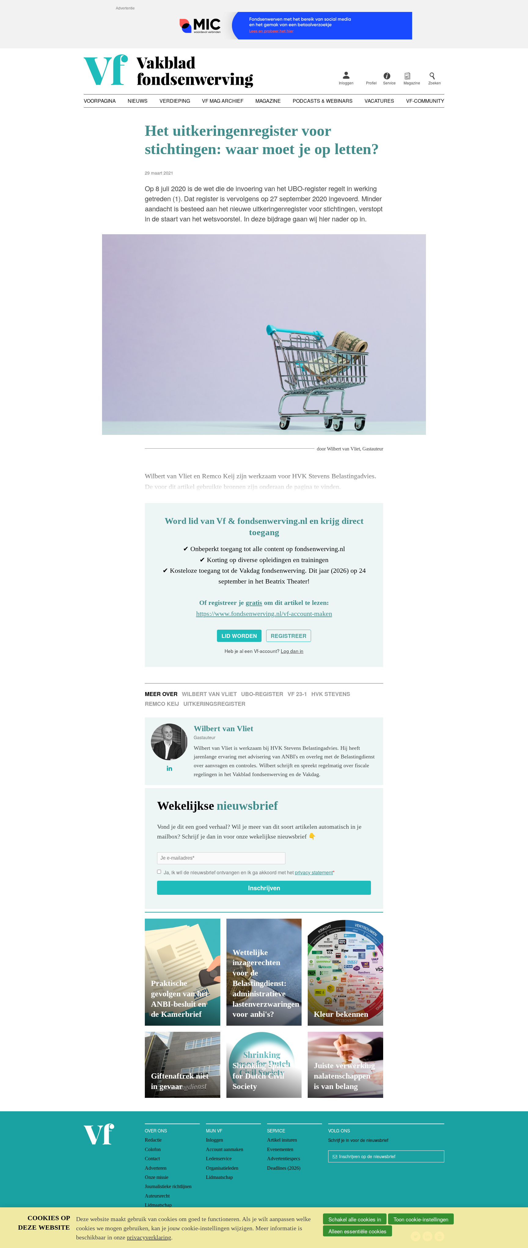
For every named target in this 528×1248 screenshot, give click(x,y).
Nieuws (138, 100)
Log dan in (292, 650)
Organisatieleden (222, 1168)
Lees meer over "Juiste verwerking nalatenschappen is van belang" (345, 1065)
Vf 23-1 (297, 694)
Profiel (371, 82)
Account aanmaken (224, 1149)
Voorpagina (100, 100)
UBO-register (262, 694)
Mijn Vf (214, 1131)
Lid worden (239, 635)
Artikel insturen (282, 1139)
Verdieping (175, 100)
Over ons (156, 1131)
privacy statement (314, 872)
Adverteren (156, 1168)
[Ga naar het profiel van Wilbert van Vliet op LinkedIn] (169, 768)
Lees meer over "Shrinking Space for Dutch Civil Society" (264, 1065)
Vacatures (379, 100)
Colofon (153, 1149)
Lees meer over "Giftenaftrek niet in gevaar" (182, 1065)
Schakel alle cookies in (354, 1219)
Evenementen (280, 1149)
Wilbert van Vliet (343, 448)
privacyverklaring (149, 1237)
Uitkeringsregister (214, 704)
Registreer (288, 635)
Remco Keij (162, 704)
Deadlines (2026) (283, 1168)
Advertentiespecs (283, 1158)
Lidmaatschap (158, 1205)
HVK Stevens (330, 694)
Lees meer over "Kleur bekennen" (345, 972)
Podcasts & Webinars (323, 100)
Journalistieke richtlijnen (168, 1186)
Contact (152, 1158)
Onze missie (156, 1177)
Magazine (268, 100)
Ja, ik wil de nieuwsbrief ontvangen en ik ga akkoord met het (249, 872)
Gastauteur (372, 448)
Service (276, 1131)
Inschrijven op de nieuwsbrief (367, 1156)
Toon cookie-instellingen (421, 1219)
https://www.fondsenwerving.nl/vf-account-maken (264, 613)
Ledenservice (219, 1158)
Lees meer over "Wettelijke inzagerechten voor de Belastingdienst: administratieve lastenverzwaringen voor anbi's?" (264, 972)
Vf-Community (425, 100)
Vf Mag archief (223, 100)
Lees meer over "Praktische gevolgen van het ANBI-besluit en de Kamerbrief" (182, 972)
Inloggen (346, 82)
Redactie (153, 1139)
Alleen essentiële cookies (357, 1231)
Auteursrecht (157, 1195)
